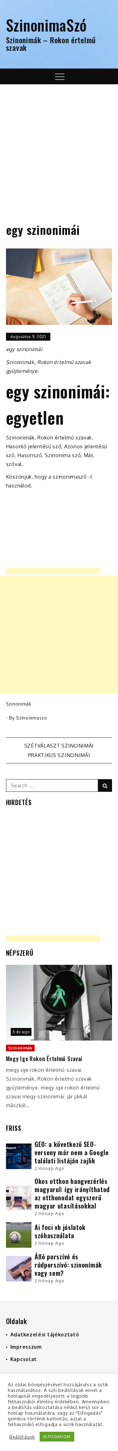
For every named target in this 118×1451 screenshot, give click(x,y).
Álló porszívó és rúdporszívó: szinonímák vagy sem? (68, 1265)
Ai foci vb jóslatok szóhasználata (60, 1231)
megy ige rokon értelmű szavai (44, 1058)
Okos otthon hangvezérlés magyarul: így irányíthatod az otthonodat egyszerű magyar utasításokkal (72, 1193)
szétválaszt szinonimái (59, 746)
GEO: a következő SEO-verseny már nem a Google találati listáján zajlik (72, 1152)
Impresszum (26, 1347)
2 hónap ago (50, 1168)
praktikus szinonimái (59, 755)
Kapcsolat (23, 1359)
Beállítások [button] (22, 1437)
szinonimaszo (31, 717)
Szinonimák (18, 704)
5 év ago (21, 1032)
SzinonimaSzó (46, 25)
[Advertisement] (59, 146)
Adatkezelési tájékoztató (44, 1334)
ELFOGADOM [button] (56, 1436)
